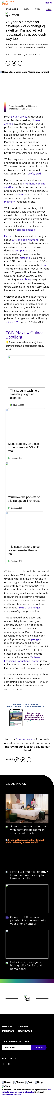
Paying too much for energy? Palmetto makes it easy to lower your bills (29, 875)
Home (26, 9)
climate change (26, 230)
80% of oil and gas (29, 608)
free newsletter (25, 739)
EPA (43, 265)
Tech (48, 9)
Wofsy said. (34, 174)
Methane (9, 236)
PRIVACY (8, 1031)
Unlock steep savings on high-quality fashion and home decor (26, 965)
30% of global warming (25, 240)
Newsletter (11, 9)
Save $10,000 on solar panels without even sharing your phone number (28, 920)
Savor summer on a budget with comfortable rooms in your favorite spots (28, 830)
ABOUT (7, 1026)
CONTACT (25, 1031)
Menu (48, 3)
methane (19, 194)
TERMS (23, 1026)
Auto (37, 9)
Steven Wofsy (19, 117)
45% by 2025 (11, 322)
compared (21, 250)
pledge (35, 639)
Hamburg (25, 279)
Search (41, 3)
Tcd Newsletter (15, 1042)
